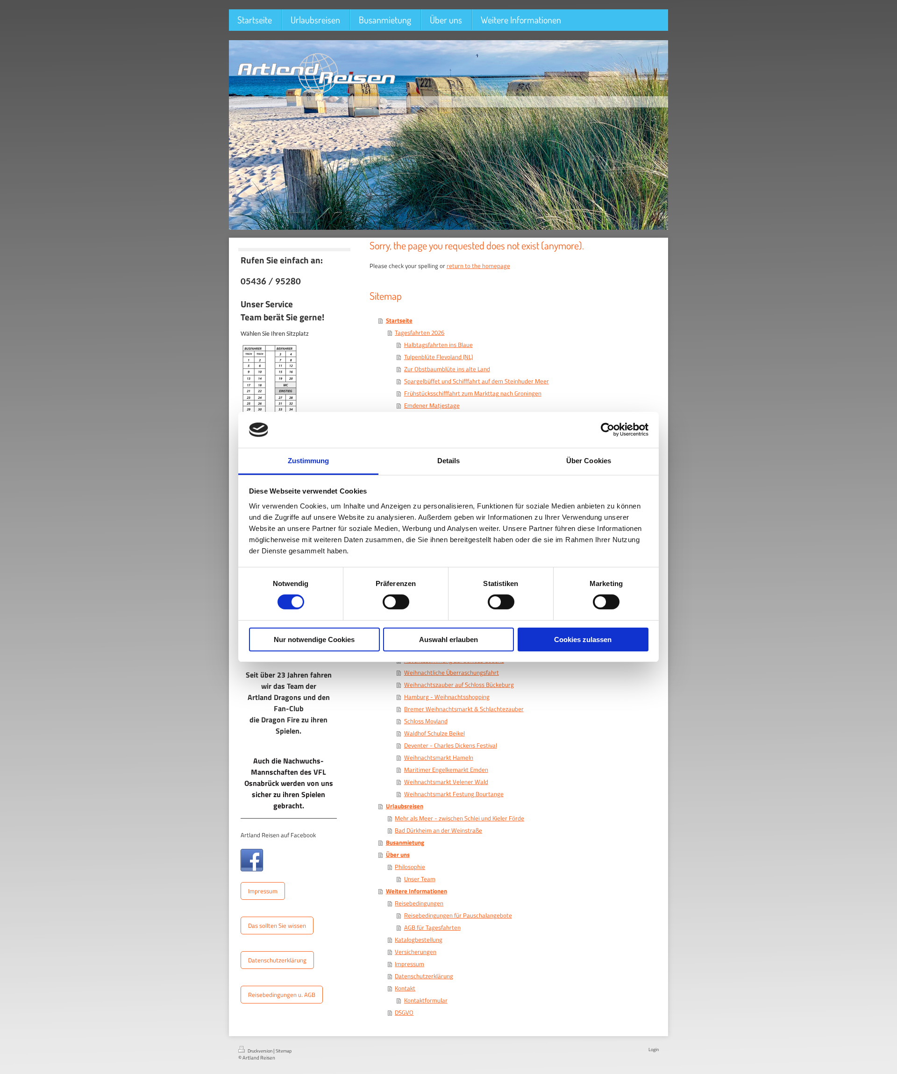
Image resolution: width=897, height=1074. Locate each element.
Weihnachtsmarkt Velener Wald (446, 781)
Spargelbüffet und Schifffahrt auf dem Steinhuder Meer (476, 381)
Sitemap (284, 1050)
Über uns (398, 854)
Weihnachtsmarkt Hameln (438, 757)
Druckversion (260, 1050)
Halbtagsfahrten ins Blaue (438, 344)
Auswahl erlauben (448, 639)
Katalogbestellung (418, 939)
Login (653, 1049)
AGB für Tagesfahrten (432, 927)
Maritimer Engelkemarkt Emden (446, 769)
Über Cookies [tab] (588, 461)
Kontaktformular (426, 1000)
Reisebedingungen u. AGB (281, 994)
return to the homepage (478, 265)
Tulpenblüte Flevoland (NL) (438, 356)
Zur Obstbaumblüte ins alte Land (447, 369)
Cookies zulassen (583, 639)
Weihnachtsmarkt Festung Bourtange (454, 793)
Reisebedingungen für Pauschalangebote (458, 915)
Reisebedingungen (419, 903)
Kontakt (405, 988)
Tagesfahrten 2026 (419, 332)
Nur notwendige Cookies (314, 639)
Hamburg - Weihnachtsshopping (447, 696)
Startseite (399, 320)
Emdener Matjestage (432, 405)
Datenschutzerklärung (277, 960)
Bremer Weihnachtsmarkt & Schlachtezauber (464, 709)
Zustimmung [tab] (308, 461)
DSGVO (404, 1012)
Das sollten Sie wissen (277, 925)
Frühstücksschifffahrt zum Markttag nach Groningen (472, 393)
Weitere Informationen (416, 891)
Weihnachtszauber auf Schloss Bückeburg (459, 684)
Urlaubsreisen (404, 806)
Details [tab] (448, 461)
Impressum (263, 891)
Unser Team (419, 878)
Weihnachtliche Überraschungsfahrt (451, 672)
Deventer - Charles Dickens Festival (450, 745)
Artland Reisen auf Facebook (278, 835)
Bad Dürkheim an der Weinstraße (438, 830)
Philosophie (410, 866)
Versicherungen (415, 951)
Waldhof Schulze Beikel (434, 733)
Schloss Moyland (426, 721)
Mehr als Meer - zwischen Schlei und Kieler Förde (459, 818)
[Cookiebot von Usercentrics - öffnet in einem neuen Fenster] (607, 430)
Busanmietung (405, 842)
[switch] (396, 601)
